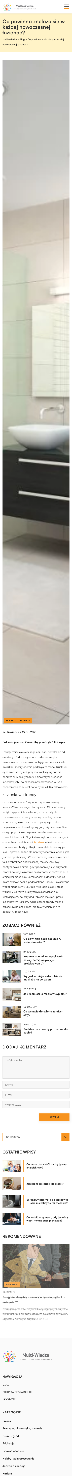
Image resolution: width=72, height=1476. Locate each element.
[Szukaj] (65, 1137)
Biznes (7, 1421)
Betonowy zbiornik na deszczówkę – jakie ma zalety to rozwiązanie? (47, 1201)
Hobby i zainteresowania (18, 1458)
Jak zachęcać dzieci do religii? (44, 1183)
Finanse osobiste (13, 1451)
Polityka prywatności (17, 1391)
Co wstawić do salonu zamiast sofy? (42, 1013)
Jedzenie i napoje (14, 1466)
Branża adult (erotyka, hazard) (22, 1428)
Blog (6, 1385)
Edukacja (8, 1443)
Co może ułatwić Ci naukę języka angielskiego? (46, 1166)
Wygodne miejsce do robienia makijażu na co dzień (42, 977)
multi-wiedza (11, 732)
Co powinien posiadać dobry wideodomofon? (42, 940)
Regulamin (9, 1398)
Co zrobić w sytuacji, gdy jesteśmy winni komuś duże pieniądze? (47, 1219)
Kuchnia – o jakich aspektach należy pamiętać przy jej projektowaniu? (42, 960)
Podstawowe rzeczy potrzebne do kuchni (45, 1030)
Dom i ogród (11, 1436)
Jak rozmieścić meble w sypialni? (45, 993)
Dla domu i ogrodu (18, 720)
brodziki (39, 842)
